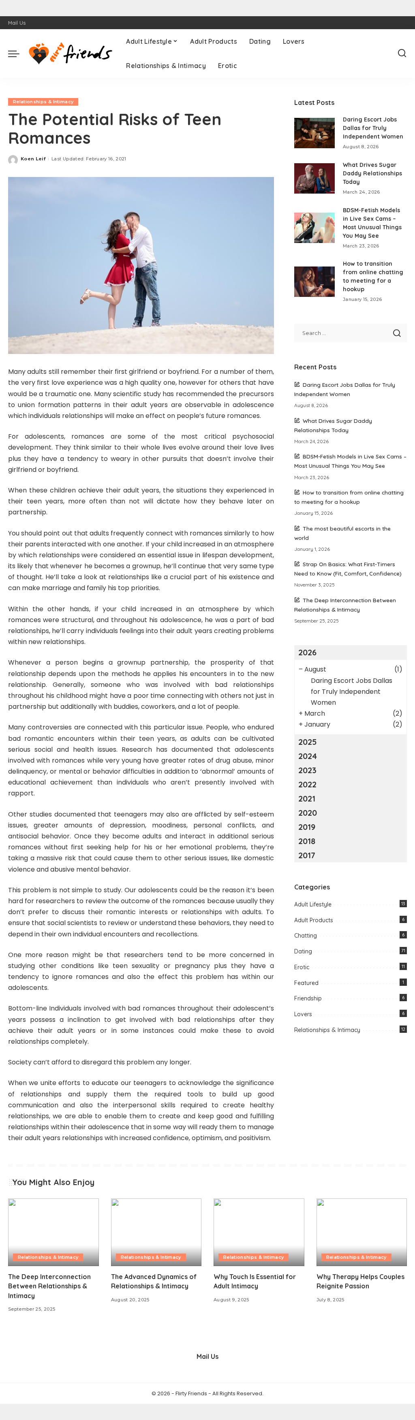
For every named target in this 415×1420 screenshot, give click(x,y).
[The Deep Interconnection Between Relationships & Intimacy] (53, 1232)
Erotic (301, 967)
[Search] (402, 53)
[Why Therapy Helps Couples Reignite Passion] (362, 1232)
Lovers (303, 1014)
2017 (306, 855)
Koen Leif (33, 159)
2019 (306, 827)
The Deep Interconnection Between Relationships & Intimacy (49, 1286)
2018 (306, 841)
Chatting (305, 935)
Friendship (308, 998)
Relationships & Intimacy (43, 101)
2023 (307, 770)
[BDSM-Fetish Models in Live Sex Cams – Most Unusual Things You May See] (314, 228)
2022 (307, 784)
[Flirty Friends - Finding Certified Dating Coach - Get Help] (71, 53)
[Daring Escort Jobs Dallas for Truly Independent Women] (314, 133)
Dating (303, 951)
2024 (307, 756)
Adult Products (313, 920)
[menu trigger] (18, 53)
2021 (306, 798)
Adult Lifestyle (313, 904)
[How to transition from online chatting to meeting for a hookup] (314, 282)
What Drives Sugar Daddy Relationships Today (372, 173)
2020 (307, 813)
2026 (307, 652)
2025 (307, 742)
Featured (306, 983)
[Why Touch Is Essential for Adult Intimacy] (259, 1232)
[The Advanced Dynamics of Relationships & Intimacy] (156, 1232)
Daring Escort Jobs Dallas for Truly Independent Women (373, 128)
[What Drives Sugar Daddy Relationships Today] (314, 178)
